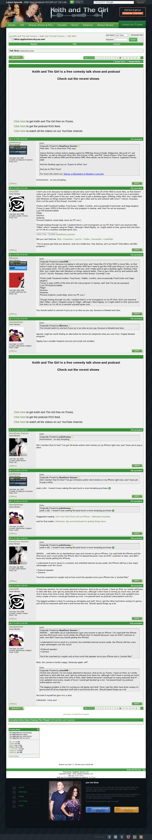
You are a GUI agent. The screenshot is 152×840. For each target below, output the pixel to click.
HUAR (21, 806)
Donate (21, 796)
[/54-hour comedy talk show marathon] (18, 149)
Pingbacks (13, 751)
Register (34, 44)
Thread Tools (120, 61)
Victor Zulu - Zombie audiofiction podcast (55, 234)
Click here (20, 121)
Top (143, 770)
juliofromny (15, 142)
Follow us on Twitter (115, 837)
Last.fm (78, 239)
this (63, 695)
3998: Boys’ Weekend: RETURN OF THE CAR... (46, 2)
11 (123, 58)
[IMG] (11, 745)
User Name (110, 35)
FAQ (74, 44)
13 (130, 58)
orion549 (14, 191)
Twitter (87, 239)
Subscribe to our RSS (141, 837)
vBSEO (77, 775)
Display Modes (134, 61)
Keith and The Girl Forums (24, 36)
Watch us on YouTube (128, 837)
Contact (21, 787)
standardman (16, 322)
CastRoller (108, 239)
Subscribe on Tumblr (122, 837)
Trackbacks (13, 749)
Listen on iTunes (132, 24)
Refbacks (12, 752)
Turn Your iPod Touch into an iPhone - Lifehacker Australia (82, 516)
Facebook (68, 239)
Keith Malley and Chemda (23, 15)
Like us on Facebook (109, 837)
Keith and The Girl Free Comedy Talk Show (79, 12)
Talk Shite (71, 36)
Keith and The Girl (134, 770)
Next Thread (82, 714)
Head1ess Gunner (18, 433)
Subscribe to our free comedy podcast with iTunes (98, 810)
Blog (59, 239)
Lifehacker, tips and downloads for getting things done (80, 521)
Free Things (23, 801)
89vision (13, 258)
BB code (12, 742)
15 (136, 58)
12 (127, 58)
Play (77, 2)
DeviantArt (97, 239)
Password (109, 39)
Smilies (11, 743)
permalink (138, 139)
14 (133, 58)
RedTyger (92, 777)
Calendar (116, 44)
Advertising (23, 792)
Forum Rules (14, 756)
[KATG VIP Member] (18, 152)
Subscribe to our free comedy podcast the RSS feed (126, 810)
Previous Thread (71, 714)
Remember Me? (137, 35)
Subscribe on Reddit (134, 837)
